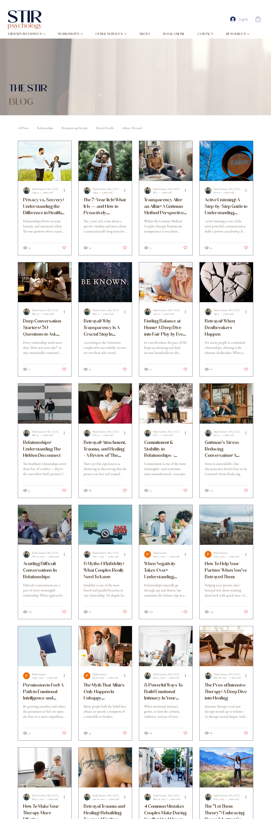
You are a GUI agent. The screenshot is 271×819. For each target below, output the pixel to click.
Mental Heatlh (104, 128)
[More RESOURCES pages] (248, 34)
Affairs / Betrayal (132, 128)
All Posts (23, 128)
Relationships (45, 128)
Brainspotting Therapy (75, 128)
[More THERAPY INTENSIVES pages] (44, 34)
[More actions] (65, 190)
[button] (258, 19)
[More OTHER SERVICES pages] (125, 34)
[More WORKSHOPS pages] (82, 34)
